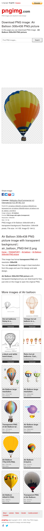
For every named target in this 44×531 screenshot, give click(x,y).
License (11, 513)
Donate (23, 513)
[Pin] (9, 194)
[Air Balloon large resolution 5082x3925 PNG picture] (32, 411)
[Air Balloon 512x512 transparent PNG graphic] (32, 446)
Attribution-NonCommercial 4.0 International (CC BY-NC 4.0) (18, 201)
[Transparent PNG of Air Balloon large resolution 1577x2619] (10, 411)
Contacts (5, 515)
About (5, 513)
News (17, 513)
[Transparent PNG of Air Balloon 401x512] (32, 482)
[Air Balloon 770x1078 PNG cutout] (10, 446)
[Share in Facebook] (3, 194)
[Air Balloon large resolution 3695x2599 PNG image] (32, 376)
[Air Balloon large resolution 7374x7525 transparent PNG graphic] (10, 376)
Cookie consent (33, 513)
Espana (18, 3)
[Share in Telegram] (6, 194)
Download (11, 327)
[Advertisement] (22, 66)
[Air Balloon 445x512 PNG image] (10, 482)
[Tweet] (13, 194)
